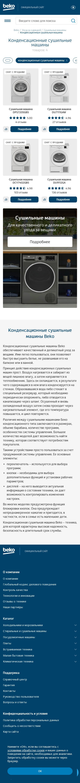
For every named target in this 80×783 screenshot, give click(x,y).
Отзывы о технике (14, 601)
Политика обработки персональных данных (31, 720)
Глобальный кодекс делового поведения (29, 584)
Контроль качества (15, 590)
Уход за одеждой (31, 30)
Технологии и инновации (18, 595)
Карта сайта (11, 731)
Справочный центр (15, 679)
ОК (40, 771)
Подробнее (24, 129)
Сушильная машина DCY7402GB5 (21, 181)
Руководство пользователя (21, 696)
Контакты (9, 691)
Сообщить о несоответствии (22, 726)
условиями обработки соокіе (26, 750)
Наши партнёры (13, 607)
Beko (16, 30)
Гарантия (9, 685)
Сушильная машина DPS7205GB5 (21, 111)
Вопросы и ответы (15, 702)
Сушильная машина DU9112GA (59, 181)
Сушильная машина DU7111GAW (59, 111)
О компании (10, 578)
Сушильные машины (55, 30)
